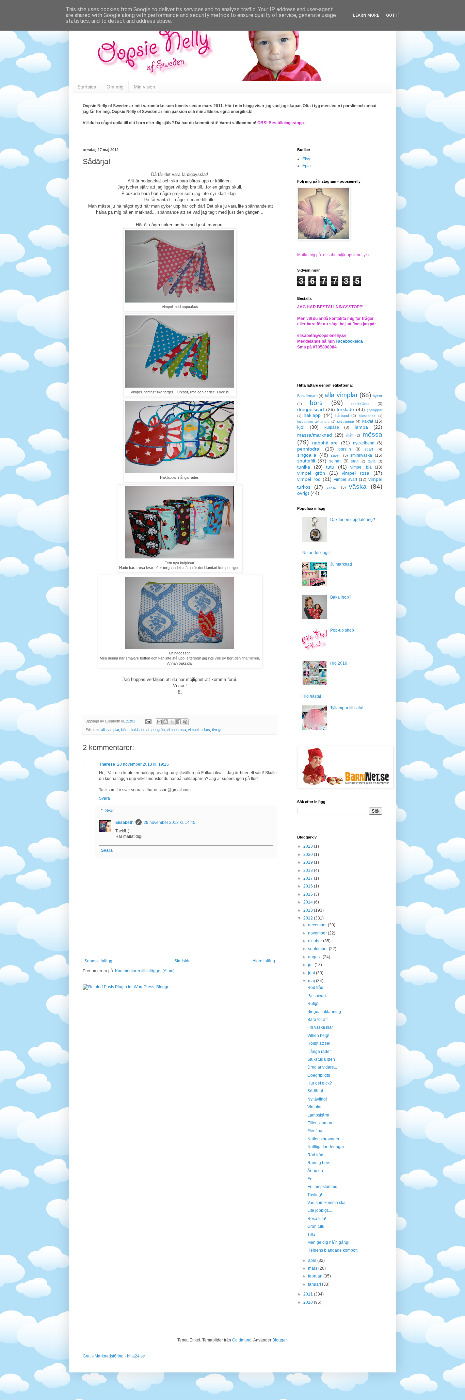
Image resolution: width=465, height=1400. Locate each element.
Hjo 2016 (338, 663)
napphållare (325, 442)
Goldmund (242, 1340)
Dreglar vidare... (322, 1067)
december (318, 925)
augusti (315, 957)
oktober (315, 941)
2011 (308, 1294)
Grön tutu (315, 1226)
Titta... (312, 1234)
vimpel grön (155, 730)
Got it (393, 15)
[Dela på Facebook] (178, 721)
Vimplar (314, 1107)
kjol (300, 427)
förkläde (345, 409)
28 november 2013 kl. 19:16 (143, 764)
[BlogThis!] (165, 721)
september (318, 948)
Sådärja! (315, 1091)
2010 (308, 1302)
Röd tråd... (316, 987)
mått (349, 435)
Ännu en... (316, 1170)
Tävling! (314, 1194)
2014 (308, 902)
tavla (371, 461)
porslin (344, 449)
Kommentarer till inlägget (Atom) (145, 970)
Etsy (306, 159)
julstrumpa (345, 421)
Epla (306, 165)
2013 (308, 910)
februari (315, 1276)
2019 (308, 862)
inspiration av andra (313, 421)
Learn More (366, 15)
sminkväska (361, 455)
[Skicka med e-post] (159, 721)
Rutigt (312, 1003)
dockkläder (360, 404)
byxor (377, 396)
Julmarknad (341, 564)
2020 (308, 854)
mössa (372, 434)
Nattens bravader (323, 1139)
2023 (308, 846)
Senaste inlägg (98, 961)
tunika (303, 467)
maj (312, 980)
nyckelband (363, 443)
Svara (104, 798)
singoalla (306, 455)
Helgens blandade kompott (332, 1250)
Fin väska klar (320, 1027)
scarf (369, 449)
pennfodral (308, 449)
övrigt (216, 730)
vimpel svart (345, 479)
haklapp (137, 730)
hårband (342, 415)
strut (354, 461)
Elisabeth (124, 822)
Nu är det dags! (316, 552)
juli (311, 964)
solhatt (335, 461)
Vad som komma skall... (329, 1202)
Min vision (144, 86)
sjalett (335, 455)
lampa (361, 427)
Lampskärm (318, 1115)
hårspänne (367, 416)
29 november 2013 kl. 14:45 (169, 822)
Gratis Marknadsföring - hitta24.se (114, 1356)
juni (312, 973)
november (318, 933)
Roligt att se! (318, 1043)
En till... (314, 1178)
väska (358, 486)
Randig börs (318, 1162)
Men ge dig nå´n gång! (328, 1242)
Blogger (279, 1340)
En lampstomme (322, 1186)
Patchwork (317, 995)
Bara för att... (319, 1019)
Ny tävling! (317, 1099)
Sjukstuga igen (321, 1059)
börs (125, 730)
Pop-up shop (342, 630)
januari (315, 1284)
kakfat (367, 421)
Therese (107, 764)
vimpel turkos (199, 730)
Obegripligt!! (318, 1075)
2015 (308, 894)
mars (313, 1268)
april (312, 1260)
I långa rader (319, 1051)
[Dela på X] (172, 721)
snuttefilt (306, 460)
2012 (308, 918)
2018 (308, 870)
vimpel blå (361, 467)
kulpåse (331, 427)
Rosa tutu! (316, 1218)
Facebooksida (349, 341)
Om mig (115, 86)
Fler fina (314, 1130)
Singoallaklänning (324, 1011)
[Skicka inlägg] (148, 721)
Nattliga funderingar (325, 1146)
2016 (308, 886)
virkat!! (332, 487)
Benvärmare (307, 396)
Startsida (86, 86)
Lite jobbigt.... (319, 1210)
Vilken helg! (318, 1035)
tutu (330, 467)
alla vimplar (110, 730)
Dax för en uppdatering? (352, 519)
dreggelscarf (310, 409)
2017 (308, 878)
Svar (109, 810)
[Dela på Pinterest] (185, 721)
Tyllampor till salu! (346, 707)
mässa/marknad (314, 435)
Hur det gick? (319, 1083)
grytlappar (374, 410)
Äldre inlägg (264, 961)
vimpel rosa (176, 730)
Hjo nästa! (311, 696)
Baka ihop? (340, 597)
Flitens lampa (319, 1123)
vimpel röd (309, 479)
